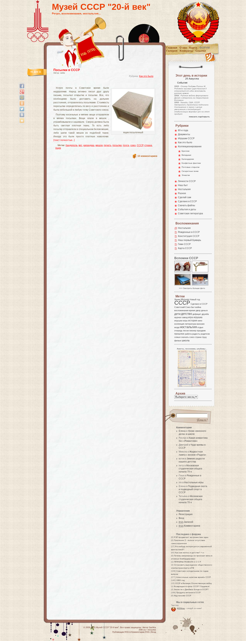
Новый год (195, 299)
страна (148, 145)
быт (193, 307)
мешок (99, 145)
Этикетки (186, 175)
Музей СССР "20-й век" (101, 7)
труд (204, 337)
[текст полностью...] (64, 140)
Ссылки (200, 50)
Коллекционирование (190, 146)
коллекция (179, 324)
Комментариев (189, 525)
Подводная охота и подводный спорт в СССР (193, 489)
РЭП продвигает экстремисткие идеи (191, 537)
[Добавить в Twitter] (22, 109)
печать (107, 145)
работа (188, 334)
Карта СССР (185, 248)
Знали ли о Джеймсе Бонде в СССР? (191, 589)
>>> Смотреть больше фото (192, 288)
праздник (201, 330)
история (192, 320)
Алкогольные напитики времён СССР (193, 577)
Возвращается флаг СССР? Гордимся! (191, 586)
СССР (140, 145)
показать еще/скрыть (199, 117)
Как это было (146, 76)
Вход (181, 518)
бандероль (71, 145)
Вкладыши (186, 155)
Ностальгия (184, 189)
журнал (177, 317)
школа (185, 340)
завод (185, 317)
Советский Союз (182, 307)
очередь (178, 330)
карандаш (88, 145)
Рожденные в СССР (189, 232)
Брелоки (185, 151)
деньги (204, 310)
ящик (58, 148)
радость (196, 334)
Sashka (152, 627)
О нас (183, 47)
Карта (193, 47)
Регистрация (186, 514)
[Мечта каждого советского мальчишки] (182, 285)
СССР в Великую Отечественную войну (193, 583)
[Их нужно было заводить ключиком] (200, 285)
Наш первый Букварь (189, 240)
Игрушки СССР (186, 138)
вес (80, 145)
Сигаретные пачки (190, 171)
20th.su (142, 630)
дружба (205, 314)
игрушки (178, 320)
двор (198, 310)
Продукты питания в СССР (188, 592)
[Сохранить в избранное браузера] (22, 120)
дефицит (197, 314)
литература (190, 324)
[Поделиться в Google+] (22, 91)
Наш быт (183, 185)
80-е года (183, 130)
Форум (204, 47)
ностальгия (188, 327)
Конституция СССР (188, 236)
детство (186, 313)
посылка (117, 145)
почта (126, 145)
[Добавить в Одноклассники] (22, 103)
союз (133, 145)
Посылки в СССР (66, 70)
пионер (192, 330)
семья (177, 337)
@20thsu (181, 608)
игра (190, 317)
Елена (182, 431)
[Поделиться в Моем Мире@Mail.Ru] (22, 97)
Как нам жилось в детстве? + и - (190, 553)
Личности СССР (187, 181)
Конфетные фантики (191, 163)
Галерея (171, 50)
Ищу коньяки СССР (182, 596)
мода (176, 327)
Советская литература (190, 213)
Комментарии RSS (140, 632)
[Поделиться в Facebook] (22, 86)
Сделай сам (184, 197)
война (198, 307)
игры (185, 320)
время (192, 310)
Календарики (188, 159)
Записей (186, 522)
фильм (177, 340)
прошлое (179, 333)
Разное (182, 193)
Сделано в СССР (187, 201)
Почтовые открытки (190, 167)
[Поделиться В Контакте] (22, 114)
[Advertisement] (101, 83)
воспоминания (181, 310)
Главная (171, 47)
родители (205, 334)
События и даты (187, 209)
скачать (185, 337)
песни (186, 330)
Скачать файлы (186, 205)
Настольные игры (194, 482)
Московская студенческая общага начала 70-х (190, 468)
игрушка (198, 317)
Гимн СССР (184, 244)
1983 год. (180, 580)
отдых (200, 327)
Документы (184, 134)
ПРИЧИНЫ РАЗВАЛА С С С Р (187, 562)
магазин (200, 324)
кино (200, 320)
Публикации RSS (120, 632)
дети (177, 313)
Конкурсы (186, 50)
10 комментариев (147, 156)
